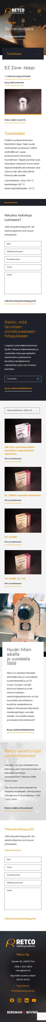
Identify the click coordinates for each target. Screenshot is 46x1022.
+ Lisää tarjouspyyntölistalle (18, 76)
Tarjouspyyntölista (16, 36)
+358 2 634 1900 (23, 966)
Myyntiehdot (23, 985)
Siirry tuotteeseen (13, 458)
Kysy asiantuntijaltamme (18, 388)
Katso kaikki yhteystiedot (19, 808)
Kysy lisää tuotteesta (14, 82)
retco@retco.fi (12, 795)
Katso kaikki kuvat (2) (15, 120)
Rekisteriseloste (13, 850)
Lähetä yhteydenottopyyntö (20, 301)
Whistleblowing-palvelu (23, 990)
